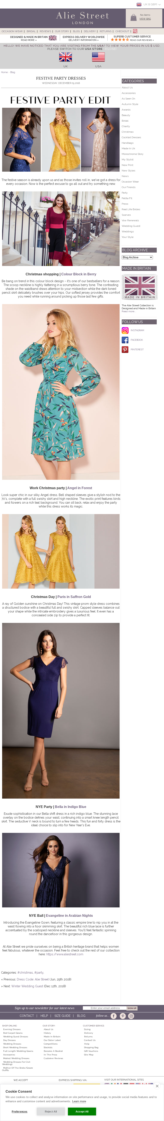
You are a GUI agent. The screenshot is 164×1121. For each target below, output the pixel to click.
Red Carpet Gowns (12, 1033)
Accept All (82, 1111)
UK (65, 66)
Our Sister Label (52, 1040)
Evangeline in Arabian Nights (69, 915)
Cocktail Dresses (131, 137)
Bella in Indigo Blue (70, 807)
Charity (126, 126)
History (47, 1033)
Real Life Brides (131, 209)
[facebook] (114, 1016)
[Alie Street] (63, 24)
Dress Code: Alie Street (33, 979)
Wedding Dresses (12, 1044)
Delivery (90, 31)
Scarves (126, 214)
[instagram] (131, 1016)
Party (125, 192)
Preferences (19, 1111)
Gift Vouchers (91, 1051)
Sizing (87, 1029)
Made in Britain (52, 1036)
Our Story (62, 31)
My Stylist (127, 159)
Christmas (127, 131)
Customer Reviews (53, 1058)
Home (4, 72)
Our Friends (128, 187)
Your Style (127, 237)
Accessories (129, 93)
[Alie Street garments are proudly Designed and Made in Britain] (52, 38)
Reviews (45, 31)
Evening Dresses (11, 1029)
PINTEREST (137, 349)
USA (98, 66)
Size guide (62, 1016)
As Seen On (128, 98)
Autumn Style (130, 104)
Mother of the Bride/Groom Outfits (17, 1069)
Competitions (50, 1044)
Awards (126, 109)
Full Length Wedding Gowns (18, 1051)
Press (125, 203)
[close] (157, 1085)
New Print (127, 165)
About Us (127, 87)
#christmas (25, 972)
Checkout (122, 31)
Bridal (31, 31)
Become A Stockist (53, 1051)
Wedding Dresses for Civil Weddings (16, 1063)
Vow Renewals (130, 220)
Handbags (127, 142)
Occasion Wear (12, 31)
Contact (27, 1016)
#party (38, 972)
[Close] (111, 48)
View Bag (145, 18)
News (125, 176)
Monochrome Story (133, 153)
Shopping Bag (91, 1047)
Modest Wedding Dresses (16, 1058)
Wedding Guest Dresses (15, 1036)
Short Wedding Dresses (15, 1047)
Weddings (128, 231)
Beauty (126, 115)
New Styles (128, 170)
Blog (76, 31)
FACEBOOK (137, 340)
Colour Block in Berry (78, 274)
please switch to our (74, 48)
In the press (50, 1054)
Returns (105, 31)
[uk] (65, 63)
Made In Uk (128, 148)
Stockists (48, 1047)
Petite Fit (127, 198)
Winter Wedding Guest (27, 986)
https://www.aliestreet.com (64, 954)
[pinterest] (122, 1016)
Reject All (51, 1111)
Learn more (79, 1101)
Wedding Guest (131, 225)
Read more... (129, 311)
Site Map (88, 1054)
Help (44, 1016)
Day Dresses (9, 1040)
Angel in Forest (79, 488)
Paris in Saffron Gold (74, 597)
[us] (98, 63)
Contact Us (89, 1040)
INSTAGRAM (137, 330)
